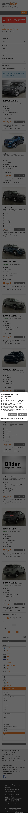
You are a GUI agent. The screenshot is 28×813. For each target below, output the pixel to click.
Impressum (19, 418)
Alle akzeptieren (12, 414)
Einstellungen (22, 414)
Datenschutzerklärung (8, 418)
